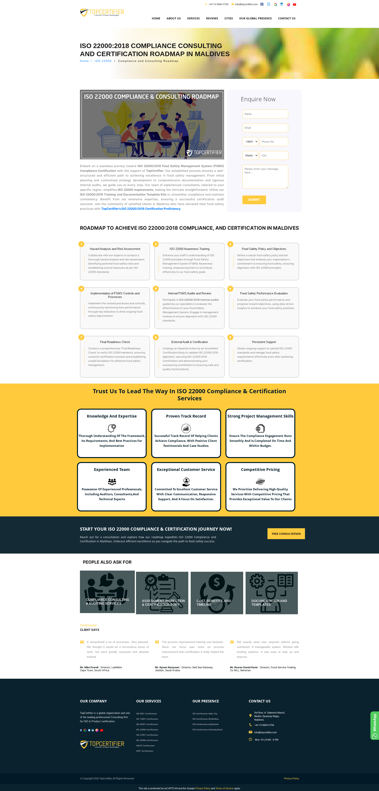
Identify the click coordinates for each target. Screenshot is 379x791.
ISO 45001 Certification (147, 724)
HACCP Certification (145, 745)
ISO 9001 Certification (146, 713)
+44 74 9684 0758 (218, 4)
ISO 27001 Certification (147, 734)
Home (156, 18)
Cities (228, 18)
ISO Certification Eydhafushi (205, 724)
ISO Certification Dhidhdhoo (205, 718)
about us (174, 18)
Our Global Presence (255, 18)
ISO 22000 (103, 60)
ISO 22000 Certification (147, 729)
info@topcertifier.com (246, 4)
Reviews (212, 18)
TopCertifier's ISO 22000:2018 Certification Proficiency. (141, 209)
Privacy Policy (291, 778)
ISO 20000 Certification (147, 740)
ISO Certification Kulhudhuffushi (207, 729)
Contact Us (287, 18)
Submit (254, 199)
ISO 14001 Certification (147, 718)
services (193, 18)
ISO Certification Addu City (204, 713)
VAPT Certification (144, 750)
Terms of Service (225, 788)
